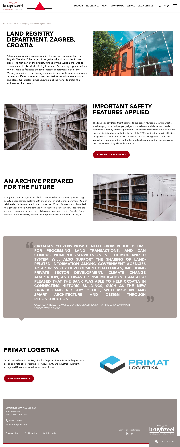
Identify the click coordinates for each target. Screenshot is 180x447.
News (105, 6)
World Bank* (52, 308)
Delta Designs (145, 6)
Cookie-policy (30, 433)
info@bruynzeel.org (18, 424)
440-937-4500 (15, 420)
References (92, 6)
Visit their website (19, 378)
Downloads (117, 6)
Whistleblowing (50, 433)
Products (78, 6)
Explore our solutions (111, 154)
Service (131, 6)
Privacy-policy (12, 433)
